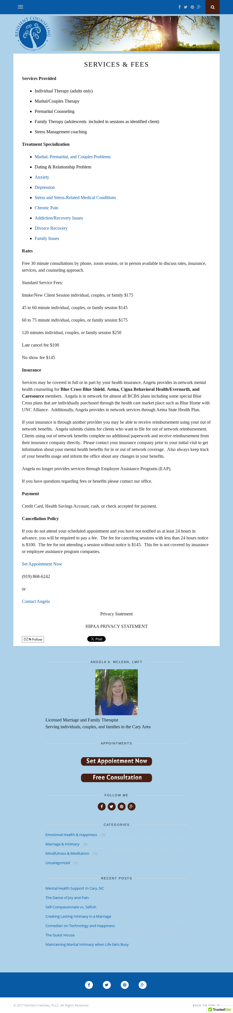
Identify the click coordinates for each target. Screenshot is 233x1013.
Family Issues (47, 238)
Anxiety (42, 177)
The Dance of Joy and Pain (67, 897)
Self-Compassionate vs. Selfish (70, 906)
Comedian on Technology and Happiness (80, 925)
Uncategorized (57, 862)
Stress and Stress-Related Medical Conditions (75, 197)
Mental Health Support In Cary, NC (74, 888)
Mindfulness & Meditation (67, 853)
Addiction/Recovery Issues (59, 218)
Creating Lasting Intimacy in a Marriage (78, 916)
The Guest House (59, 935)
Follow (36, 639)
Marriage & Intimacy (62, 844)
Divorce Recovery (51, 228)
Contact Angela (36, 601)
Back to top (204, 1005)
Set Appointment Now (42, 564)
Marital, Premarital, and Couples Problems (73, 156)
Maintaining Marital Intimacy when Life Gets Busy (87, 944)
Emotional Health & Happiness (71, 834)
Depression (45, 187)
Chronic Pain (46, 207)
